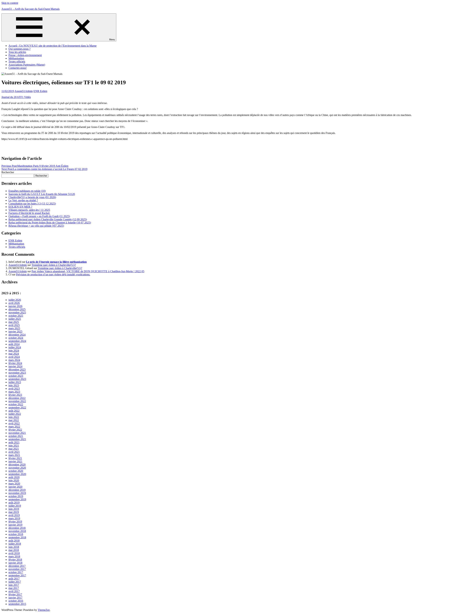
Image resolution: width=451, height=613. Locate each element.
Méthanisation (16, 58)
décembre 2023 (17, 369)
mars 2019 (14, 518)
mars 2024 (14, 360)
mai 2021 (13, 448)
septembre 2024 (17, 340)
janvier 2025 (15, 331)
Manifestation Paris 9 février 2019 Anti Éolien (34, 165)
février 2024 (15, 363)
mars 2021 (14, 455)
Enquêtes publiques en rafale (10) (27, 190)
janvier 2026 (15, 306)
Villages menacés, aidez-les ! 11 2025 (29, 209)
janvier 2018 (15, 562)
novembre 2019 (17, 493)
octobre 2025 (15, 315)
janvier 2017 (15, 597)
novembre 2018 (17, 531)
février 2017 (15, 594)
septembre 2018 (17, 537)
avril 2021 (14, 451)
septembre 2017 (17, 575)
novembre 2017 (17, 569)
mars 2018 (14, 556)
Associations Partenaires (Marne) (26, 64)
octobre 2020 (15, 470)
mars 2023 (14, 391)
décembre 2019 (17, 489)
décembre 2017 (17, 565)
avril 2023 (14, 388)
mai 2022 (13, 420)
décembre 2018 (17, 527)
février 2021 (15, 458)
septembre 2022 (17, 407)
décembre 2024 (17, 334)
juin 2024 (13, 350)
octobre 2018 (15, 534)
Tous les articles (17, 52)
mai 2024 (13, 353)
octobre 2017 (15, 572)
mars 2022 (14, 426)
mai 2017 (13, 588)
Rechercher (7, 172)
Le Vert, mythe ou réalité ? (23, 200)
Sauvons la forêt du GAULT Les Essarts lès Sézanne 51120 (41, 194)
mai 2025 (13, 321)
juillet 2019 (14, 505)
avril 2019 (14, 515)
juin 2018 (13, 546)
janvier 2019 (15, 524)
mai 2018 (13, 550)
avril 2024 (14, 356)
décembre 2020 (17, 464)
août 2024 (14, 344)
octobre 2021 (15, 436)
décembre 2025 (17, 309)
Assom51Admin (23, 91)
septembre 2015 (17, 603)
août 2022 (14, 410)
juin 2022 (13, 417)
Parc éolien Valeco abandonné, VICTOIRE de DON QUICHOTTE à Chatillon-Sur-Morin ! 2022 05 (88, 271)
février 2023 (15, 394)
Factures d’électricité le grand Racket (29, 213)
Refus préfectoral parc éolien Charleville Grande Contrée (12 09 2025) (47, 219)
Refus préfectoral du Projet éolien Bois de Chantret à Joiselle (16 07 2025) (49, 222)
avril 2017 (14, 591)
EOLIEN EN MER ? (20, 206)
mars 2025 (14, 328)
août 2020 (14, 477)
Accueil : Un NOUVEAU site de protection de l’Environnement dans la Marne (52, 45)
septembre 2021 (17, 439)
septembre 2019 (17, 499)
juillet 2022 (14, 413)
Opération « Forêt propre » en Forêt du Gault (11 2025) (39, 216)
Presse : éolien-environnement (25, 55)
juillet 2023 (14, 382)
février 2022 (15, 429)
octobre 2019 (15, 496)
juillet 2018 (14, 543)
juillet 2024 (14, 347)
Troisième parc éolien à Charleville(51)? (54, 264)
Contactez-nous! (17, 67)
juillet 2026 (14, 299)
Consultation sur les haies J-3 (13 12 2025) (32, 203)
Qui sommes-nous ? (19, 48)
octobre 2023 (15, 375)
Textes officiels (16, 61)
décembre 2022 (17, 398)
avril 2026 (14, 302)
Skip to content (9, 2)
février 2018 (15, 559)
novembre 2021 (17, 432)
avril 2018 (14, 553)
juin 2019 (13, 508)
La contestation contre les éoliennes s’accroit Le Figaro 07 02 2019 (44, 169)
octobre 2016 (15, 600)
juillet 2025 (14, 318)
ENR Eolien (40, 91)
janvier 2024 (15, 366)
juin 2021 (13, 445)
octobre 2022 (15, 404)
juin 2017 (13, 584)
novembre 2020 (17, 467)
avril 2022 (14, 423)
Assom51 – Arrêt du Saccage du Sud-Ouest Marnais (30, 8)
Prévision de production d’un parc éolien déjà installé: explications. (53, 274)
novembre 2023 (17, 372)
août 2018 (14, 540)
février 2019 (15, 521)
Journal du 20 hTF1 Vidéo (16, 97)
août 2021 (14, 442)
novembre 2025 (17, 312)
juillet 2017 (14, 581)
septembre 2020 (17, 474)
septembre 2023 (17, 379)
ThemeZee (44, 609)
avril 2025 (14, 325)
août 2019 (14, 502)
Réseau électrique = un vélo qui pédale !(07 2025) (36, 225)
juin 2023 (13, 385)
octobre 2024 (15, 337)
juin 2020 (13, 480)
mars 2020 (14, 483)
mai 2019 (13, 512)
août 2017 (14, 578)
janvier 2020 (15, 486)
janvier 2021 (15, 461)
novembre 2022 (17, 401)
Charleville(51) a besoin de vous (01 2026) (32, 197)
